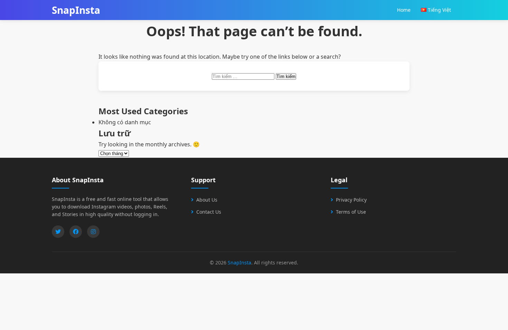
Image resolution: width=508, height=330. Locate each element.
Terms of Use (351, 211)
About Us (206, 199)
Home (404, 10)
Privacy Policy (351, 199)
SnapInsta (239, 262)
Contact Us (208, 211)
